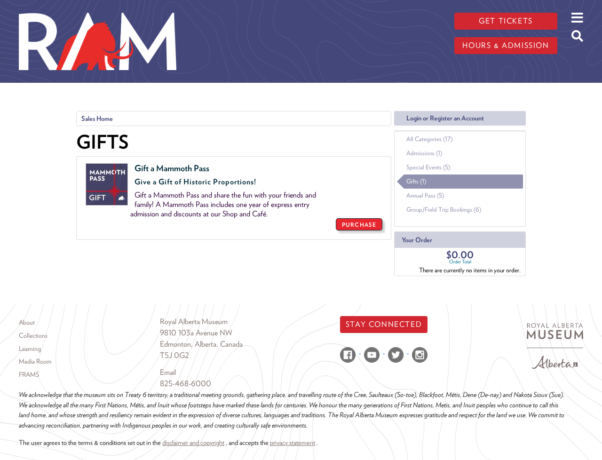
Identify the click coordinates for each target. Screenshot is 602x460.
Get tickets (506, 20)
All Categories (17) (429, 139)
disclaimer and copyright (193, 442)
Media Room (35, 361)
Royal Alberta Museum (194, 321)
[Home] (97, 7)
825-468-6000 (185, 383)
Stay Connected (384, 324)
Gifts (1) (416, 181)
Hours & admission (505, 45)
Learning (30, 348)
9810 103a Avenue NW (196, 332)
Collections (33, 335)
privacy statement (292, 442)
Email (168, 372)
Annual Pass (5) (425, 195)
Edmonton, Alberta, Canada (201, 344)
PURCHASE (359, 224)
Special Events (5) (428, 167)
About (27, 322)
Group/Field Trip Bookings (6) (443, 209)
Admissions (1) (424, 153)
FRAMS (29, 374)
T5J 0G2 (174, 355)
